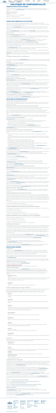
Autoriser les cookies (10, 264)
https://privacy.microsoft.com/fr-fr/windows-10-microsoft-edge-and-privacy (24, 385)
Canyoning (14, 403)
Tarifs (14, 404)
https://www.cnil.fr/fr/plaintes (19, 164)
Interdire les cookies (18, 264)
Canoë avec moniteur (16, 402)
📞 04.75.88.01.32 (15, 407)
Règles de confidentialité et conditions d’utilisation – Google (34, 291)
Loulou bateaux (32, 30)
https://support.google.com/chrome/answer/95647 (20, 379)
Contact (14, 405)
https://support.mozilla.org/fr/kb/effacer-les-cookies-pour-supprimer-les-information (25, 381)
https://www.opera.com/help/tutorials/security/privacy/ (18, 382)
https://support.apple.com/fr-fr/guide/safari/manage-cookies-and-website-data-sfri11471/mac (26, 384)
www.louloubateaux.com (20, 9)
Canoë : (14, 401)
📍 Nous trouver (15, 406)
